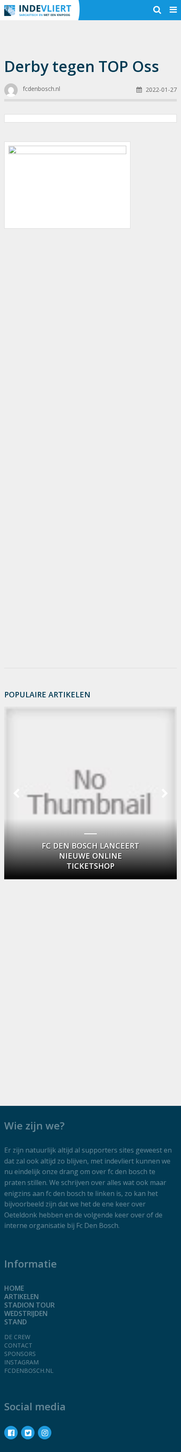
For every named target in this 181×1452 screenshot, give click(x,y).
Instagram (21, 1362)
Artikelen (21, 1296)
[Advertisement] (90, 333)
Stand (15, 1322)
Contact (18, 1345)
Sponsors (20, 1354)
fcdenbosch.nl (28, 1371)
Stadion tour (29, 1305)
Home (14, 1288)
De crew (17, 1337)
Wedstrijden (26, 1313)
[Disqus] (90, 549)
